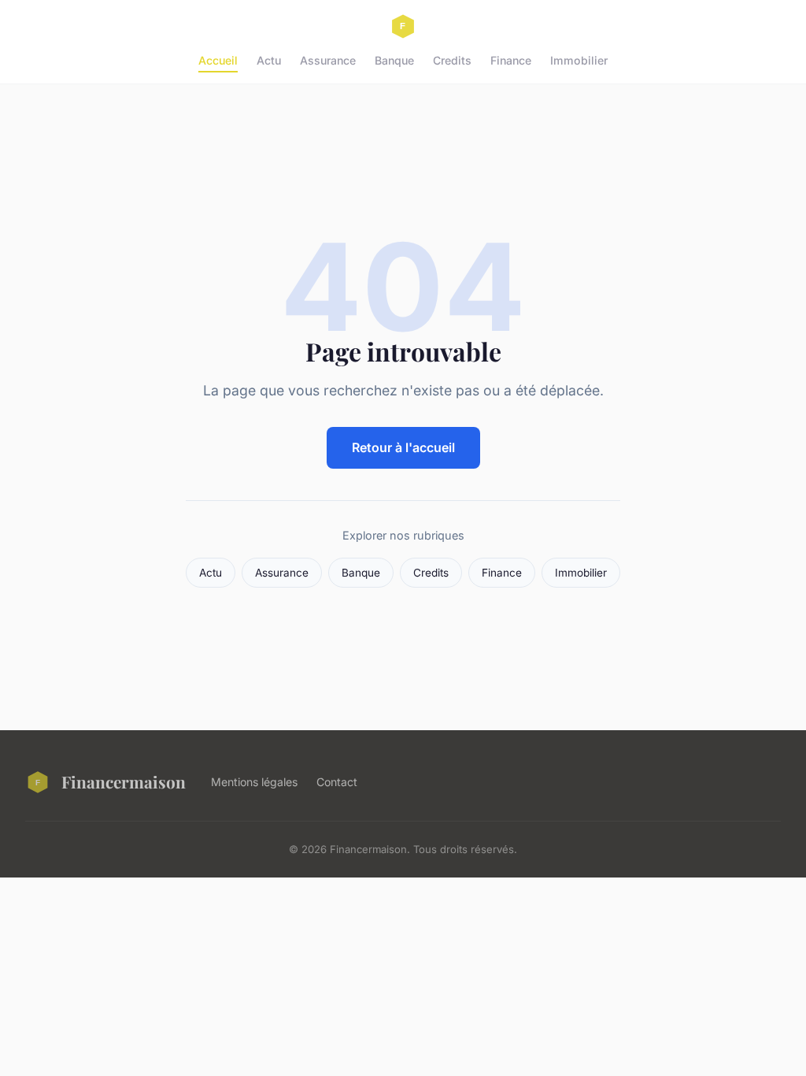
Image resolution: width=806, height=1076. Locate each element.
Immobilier (579, 60)
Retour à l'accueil (403, 447)
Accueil (218, 60)
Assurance (328, 60)
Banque (394, 60)
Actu (269, 60)
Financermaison (123, 781)
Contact (336, 781)
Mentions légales (254, 781)
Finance (510, 60)
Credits (452, 60)
